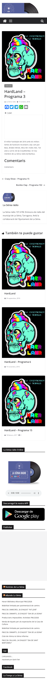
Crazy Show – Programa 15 (17, 178)
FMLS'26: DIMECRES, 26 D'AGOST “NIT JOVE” (19, 609)
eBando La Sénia (13, 595)
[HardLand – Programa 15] (23, 377)
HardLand (8, 86)
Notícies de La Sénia (15, 587)
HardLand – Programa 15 (18, 430)
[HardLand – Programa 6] (23, 309)
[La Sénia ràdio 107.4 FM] (5, 21)
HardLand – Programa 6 (17, 361)
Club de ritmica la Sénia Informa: (15, 636)
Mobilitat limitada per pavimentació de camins (21, 605)
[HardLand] (23, 240)
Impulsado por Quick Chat (11, 660)
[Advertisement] (23, 556)
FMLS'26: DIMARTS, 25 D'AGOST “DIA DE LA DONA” (22, 613)
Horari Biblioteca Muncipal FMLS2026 (17, 601)
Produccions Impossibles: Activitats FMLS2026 (20, 617)
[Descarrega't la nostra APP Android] (23, 509)
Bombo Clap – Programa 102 (29, 185)
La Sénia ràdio (11, 102)
